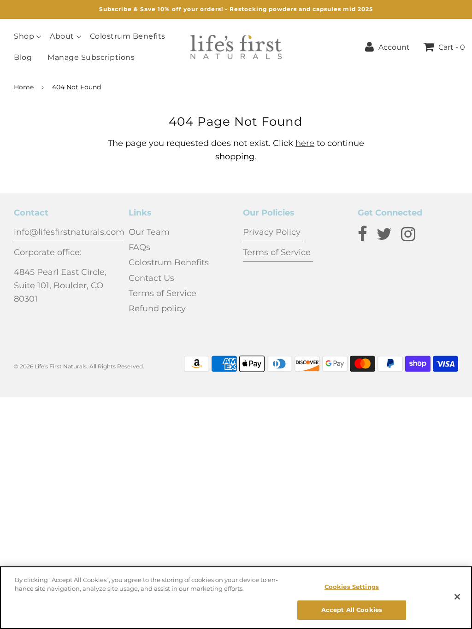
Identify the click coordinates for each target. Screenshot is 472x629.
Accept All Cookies (351, 609)
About (62, 36)
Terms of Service (162, 293)
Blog (23, 57)
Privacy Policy (273, 232)
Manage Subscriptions (91, 57)
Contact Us (151, 278)
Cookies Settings (351, 586)
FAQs (139, 247)
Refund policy (157, 308)
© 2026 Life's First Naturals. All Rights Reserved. (79, 366)
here (304, 143)
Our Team (149, 232)
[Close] (457, 597)
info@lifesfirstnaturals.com (69, 232)
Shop (24, 36)
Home (24, 87)
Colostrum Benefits (127, 36)
